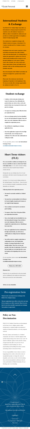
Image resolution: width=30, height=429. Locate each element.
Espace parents (21, 1)
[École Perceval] (8, 6)
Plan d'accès (15, 422)
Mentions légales (15, 427)
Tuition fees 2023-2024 (15, 265)
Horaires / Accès (6, 1)
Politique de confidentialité (23, 427)
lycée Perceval (22, 410)
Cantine (13, 1)
